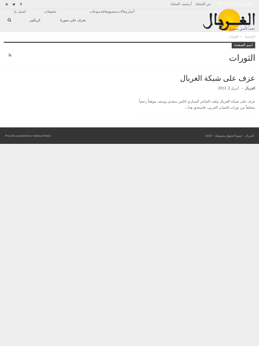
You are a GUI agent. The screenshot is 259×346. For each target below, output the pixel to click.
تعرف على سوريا (73, 20)
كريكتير (35, 20)
